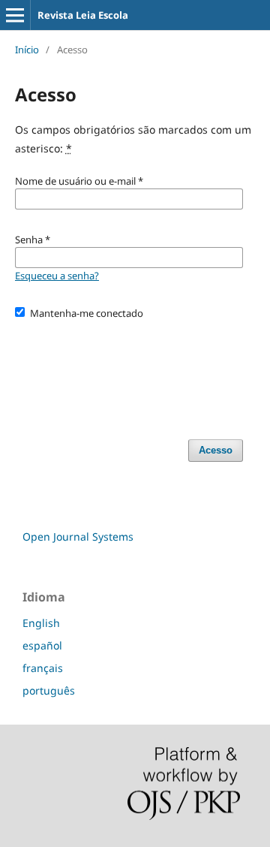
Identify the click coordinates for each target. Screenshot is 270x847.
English (41, 623)
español (42, 645)
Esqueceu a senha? (57, 275)
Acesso (215, 450)
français (42, 668)
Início (27, 49)
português (48, 690)
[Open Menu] (15, 15)
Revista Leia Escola (83, 15)
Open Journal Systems (78, 536)
